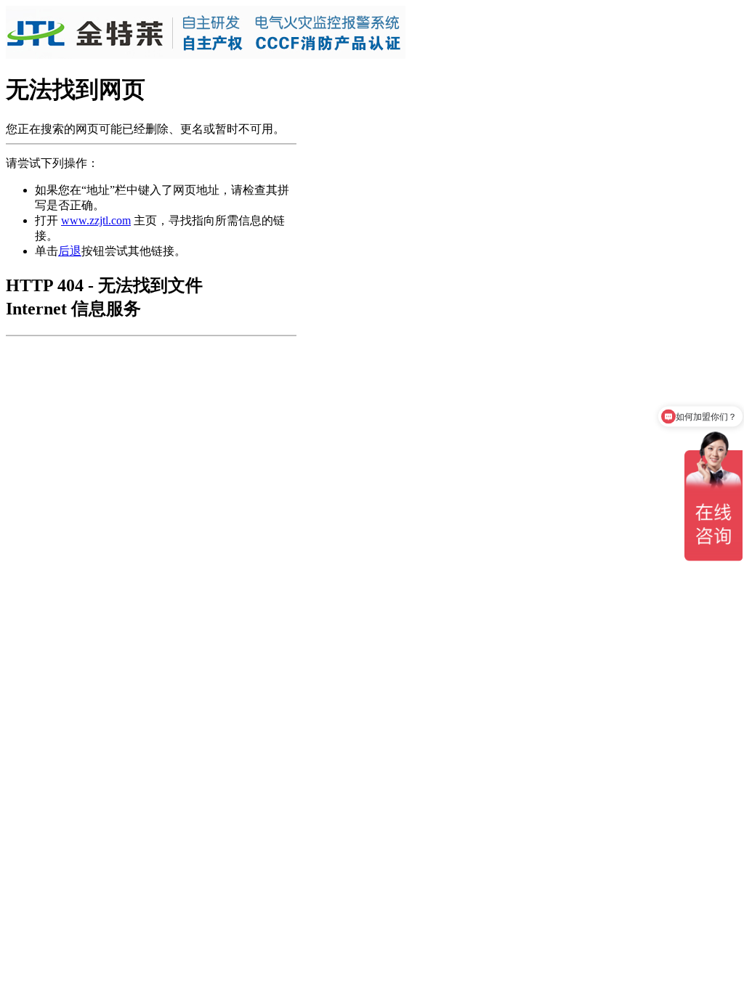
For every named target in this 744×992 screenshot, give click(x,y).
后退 (69, 251)
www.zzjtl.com (96, 220)
